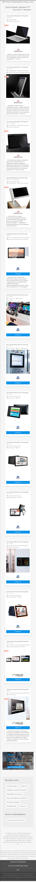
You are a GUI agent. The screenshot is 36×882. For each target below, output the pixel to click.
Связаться (18, 273)
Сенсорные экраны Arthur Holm (15, 820)
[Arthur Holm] (18, 50)
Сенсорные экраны (12, 786)
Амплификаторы (11, 806)
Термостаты (24, 786)
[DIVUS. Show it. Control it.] (18, 675)
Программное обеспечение (14, 794)
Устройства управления (13, 802)
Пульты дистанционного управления (17, 798)
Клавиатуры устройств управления (17, 790)
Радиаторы (23, 806)
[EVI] (18, 268)
